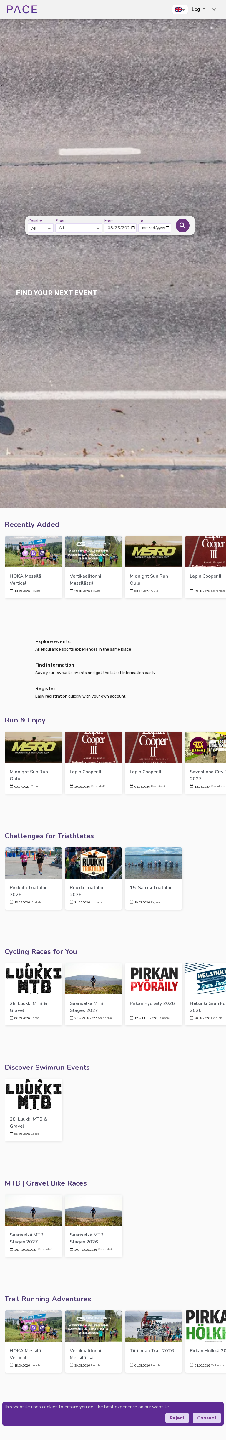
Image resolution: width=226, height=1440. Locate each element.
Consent (207, 1418)
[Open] (49, 228)
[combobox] (41, 225)
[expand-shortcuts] (214, 9)
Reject (177, 1418)
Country (35, 221)
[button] (180, 9)
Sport (61, 221)
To (141, 221)
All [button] (61, 228)
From (109, 221)
